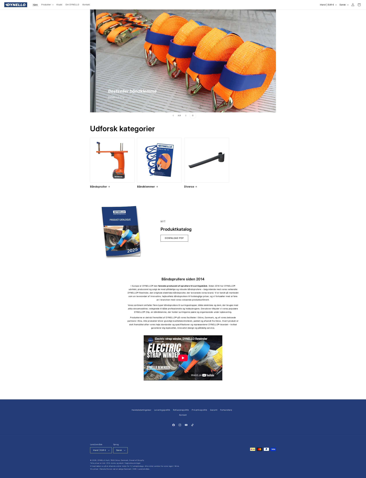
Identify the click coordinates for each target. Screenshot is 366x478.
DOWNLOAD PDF (174, 238)
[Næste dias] (186, 115)
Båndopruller (98, 186)
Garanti (213, 410)
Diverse (189, 186)
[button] (47, 5)
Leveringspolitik (162, 410)
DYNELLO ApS (104, 460)
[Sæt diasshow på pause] (193, 115)
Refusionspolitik (181, 410)
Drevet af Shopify (136, 460)
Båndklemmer (146, 186)
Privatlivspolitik (199, 410)
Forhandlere (226, 410)
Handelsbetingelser (141, 410)
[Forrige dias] (173, 115)
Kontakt (183, 415)
